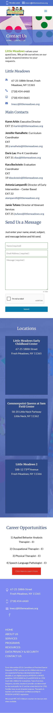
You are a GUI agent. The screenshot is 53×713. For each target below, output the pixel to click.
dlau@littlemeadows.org (27, 157)
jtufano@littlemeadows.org (29, 213)
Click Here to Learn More (26, 571)
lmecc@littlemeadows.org (25, 104)
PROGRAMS (12, 642)
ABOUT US (11, 634)
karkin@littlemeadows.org (28, 125)
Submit (26, 309)
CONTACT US (13, 656)
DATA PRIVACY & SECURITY (22, 651)
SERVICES (11, 638)
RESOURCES (12, 647)
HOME (9, 41)
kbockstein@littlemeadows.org (26, 177)
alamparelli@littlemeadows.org (22, 197)
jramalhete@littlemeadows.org (26, 146)
